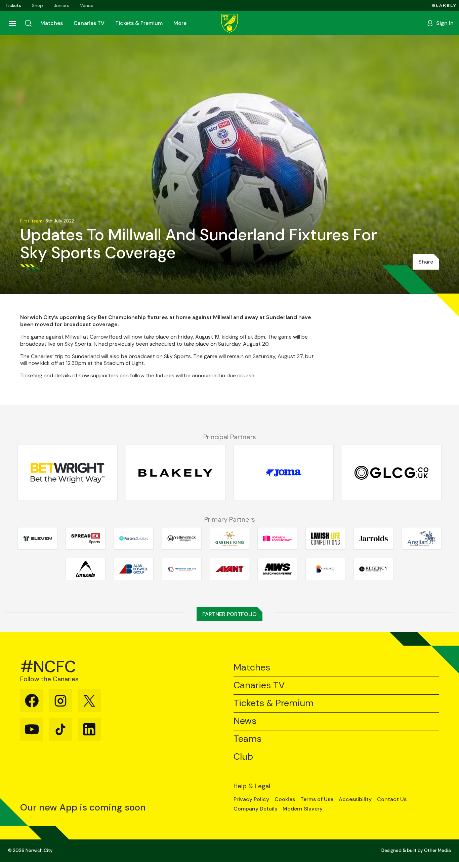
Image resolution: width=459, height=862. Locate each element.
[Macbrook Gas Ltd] (181, 569)
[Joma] (284, 473)
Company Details (255, 808)
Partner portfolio (229, 614)
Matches (51, 23)
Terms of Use (316, 799)
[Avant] (229, 569)
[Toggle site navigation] (12, 23)
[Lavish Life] (325, 538)
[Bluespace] (325, 569)
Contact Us (392, 799)
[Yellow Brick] (181, 538)
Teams (247, 739)
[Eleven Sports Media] (37, 538)
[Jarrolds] (373, 538)
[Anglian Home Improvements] (421, 538)
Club (243, 757)
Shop (37, 5)
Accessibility (355, 799)
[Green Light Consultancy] (392, 473)
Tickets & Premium (139, 23)
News (245, 721)
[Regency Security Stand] (373, 569)
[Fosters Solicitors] (133, 538)
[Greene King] (229, 538)
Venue (86, 5)
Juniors (61, 5)
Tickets (13, 5)
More (179, 23)
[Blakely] (444, 5)
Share (425, 261)
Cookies (285, 799)
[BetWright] (68, 473)
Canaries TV (89, 23)
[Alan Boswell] (133, 569)
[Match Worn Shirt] (277, 569)
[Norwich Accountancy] (277, 538)
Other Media (437, 850)
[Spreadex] (85, 538)
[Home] (229, 23)
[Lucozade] (85, 569)
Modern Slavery (303, 808)
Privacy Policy (251, 799)
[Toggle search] (28, 23)
